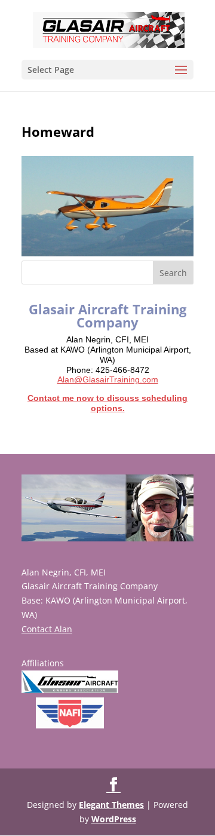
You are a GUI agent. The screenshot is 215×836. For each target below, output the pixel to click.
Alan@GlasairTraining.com (107, 379)
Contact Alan (47, 629)
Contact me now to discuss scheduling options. (107, 403)
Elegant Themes (111, 804)
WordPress (113, 819)
